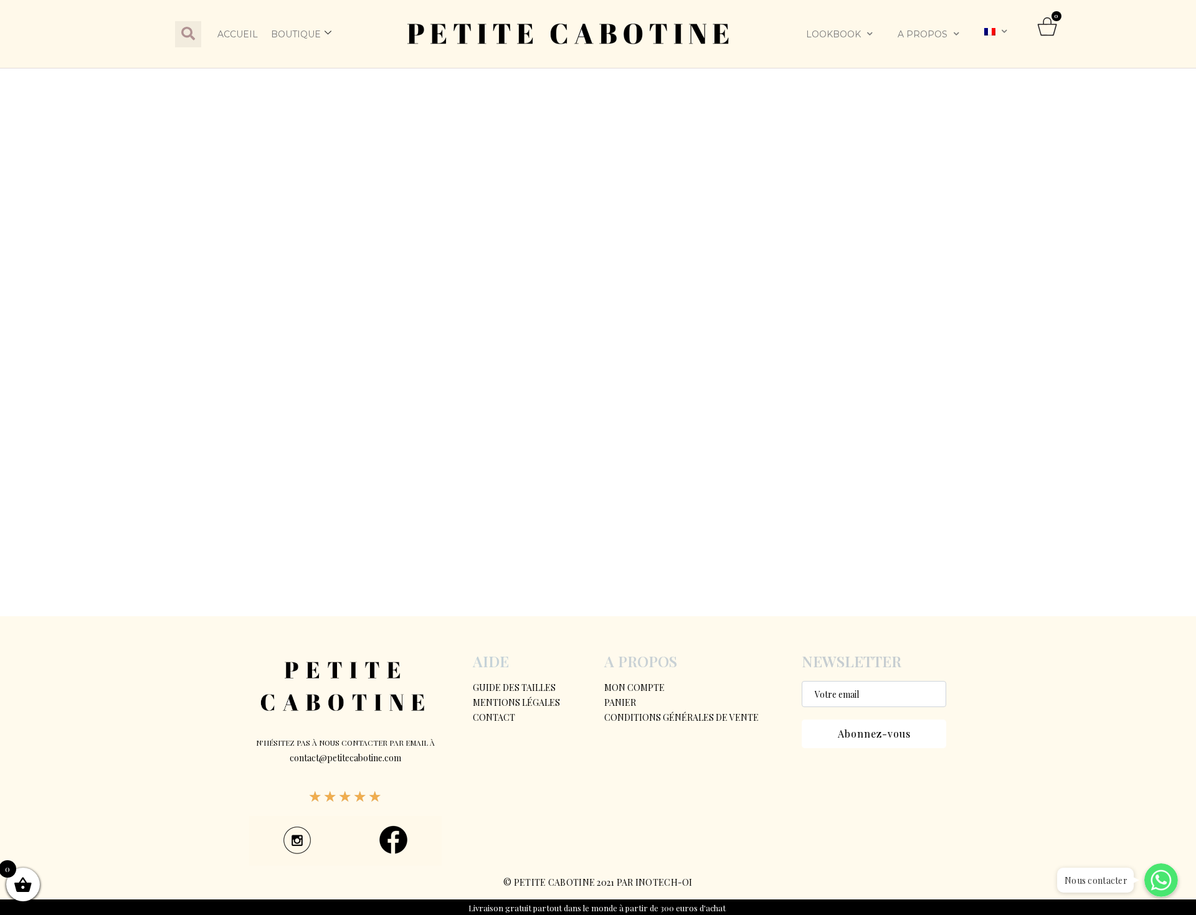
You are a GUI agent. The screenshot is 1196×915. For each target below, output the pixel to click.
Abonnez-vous (874, 733)
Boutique (296, 34)
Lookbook (833, 34)
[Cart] (1047, 34)
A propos (922, 34)
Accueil (237, 34)
